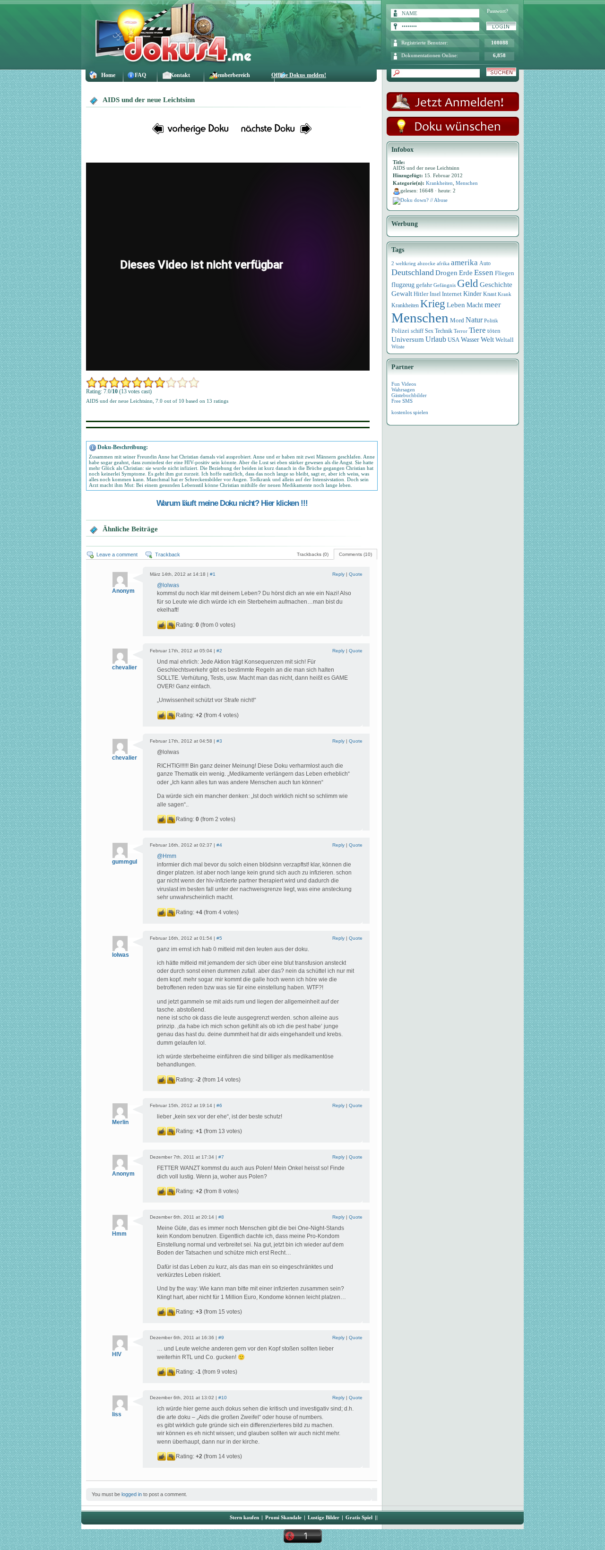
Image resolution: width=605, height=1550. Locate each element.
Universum (407, 339)
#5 (219, 938)
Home (108, 75)
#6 (219, 1105)
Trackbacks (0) (312, 554)
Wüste (398, 346)
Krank (504, 294)
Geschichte (496, 284)
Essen (483, 272)
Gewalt (401, 293)
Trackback (167, 554)
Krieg (432, 304)
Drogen (446, 272)
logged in (131, 1494)
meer (492, 304)
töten (494, 331)
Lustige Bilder (323, 1517)
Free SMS (402, 401)
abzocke (426, 263)
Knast (489, 294)
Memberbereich (231, 75)
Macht (475, 305)
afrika (443, 263)
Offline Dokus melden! (298, 75)
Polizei (400, 330)
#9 (221, 1337)
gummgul (124, 861)
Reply (338, 574)
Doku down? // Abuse (424, 200)
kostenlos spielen (409, 412)
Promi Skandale (283, 1517)
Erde (466, 273)
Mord (457, 320)
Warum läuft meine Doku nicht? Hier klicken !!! (232, 503)
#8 (221, 1217)
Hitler (421, 294)
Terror (460, 331)
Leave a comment (117, 554)
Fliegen (504, 273)
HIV (116, 1354)
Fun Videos (403, 384)
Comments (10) (355, 554)
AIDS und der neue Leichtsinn (149, 100)
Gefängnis (444, 285)
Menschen (467, 183)
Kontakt (180, 75)
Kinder (472, 293)
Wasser (470, 339)
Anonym (123, 591)
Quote (356, 574)
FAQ (140, 75)
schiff (417, 331)
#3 (219, 741)
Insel (435, 294)
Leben (456, 305)
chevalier (124, 667)
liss (116, 1414)
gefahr (424, 285)
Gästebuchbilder (409, 395)
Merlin (120, 1122)
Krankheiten (439, 183)
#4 (219, 845)
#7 (221, 1157)
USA (453, 339)
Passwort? (497, 11)
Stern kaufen (244, 1517)
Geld (467, 283)
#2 (219, 650)
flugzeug (403, 284)
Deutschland (412, 272)
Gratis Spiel (359, 1517)
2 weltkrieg (403, 263)
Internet (452, 293)
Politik (491, 320)
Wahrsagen (403, 389)
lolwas (171, 585)
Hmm (169, 856)
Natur (474, 320)
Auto (485, 263)
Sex (429, 331)
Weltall (504, 340)
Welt (487, 339)
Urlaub (435, 339)
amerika (464, 262)
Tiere (477, 330)
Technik (443, 331)
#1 (213, 574)
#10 (222, 1397)
